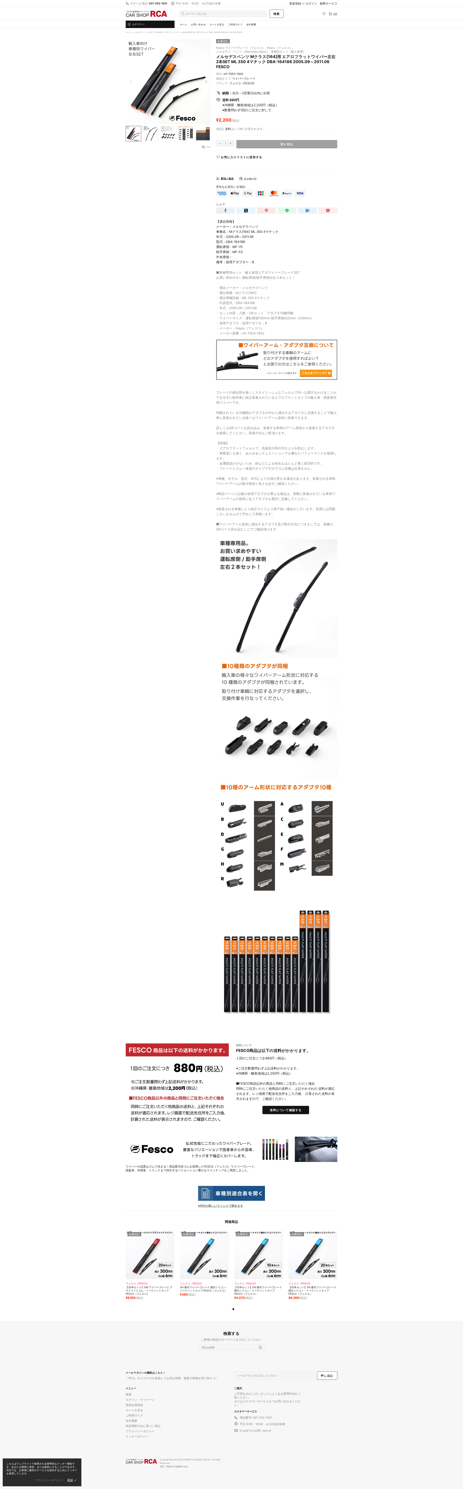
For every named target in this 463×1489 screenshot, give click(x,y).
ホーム (128, 32)
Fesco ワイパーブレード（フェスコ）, (241, 48)
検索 (276, 14)
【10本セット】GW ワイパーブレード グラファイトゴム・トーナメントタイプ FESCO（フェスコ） (203, 1290)
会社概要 (131, 1420)
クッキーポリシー (137, 1436)
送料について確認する (286, 1110)
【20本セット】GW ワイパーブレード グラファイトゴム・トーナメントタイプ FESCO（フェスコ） (257, 1290)
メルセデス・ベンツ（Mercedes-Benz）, (243, 51)
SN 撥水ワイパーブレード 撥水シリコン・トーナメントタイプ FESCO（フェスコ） (312, 1289)
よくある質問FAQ (283, 1393)
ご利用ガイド (134, 1415)
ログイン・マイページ (140, 1399)
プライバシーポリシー (140, 1431)
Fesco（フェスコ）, (280, 48)
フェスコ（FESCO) (241, 83)
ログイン (311, 3)
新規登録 (295, 3)
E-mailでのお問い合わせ (255, 1430)
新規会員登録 (134, 1405)
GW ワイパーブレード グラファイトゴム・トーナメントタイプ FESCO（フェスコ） (150, 1289)
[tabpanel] (150, 1267)
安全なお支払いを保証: (231, 186)
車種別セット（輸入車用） (288, 51)
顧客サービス (328, 3)
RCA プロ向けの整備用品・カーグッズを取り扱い (146, 14)
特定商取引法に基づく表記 (143, 1426)
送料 (228, 129)
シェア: (221, 204)
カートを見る (134, 1410)
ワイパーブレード (243, 78)
